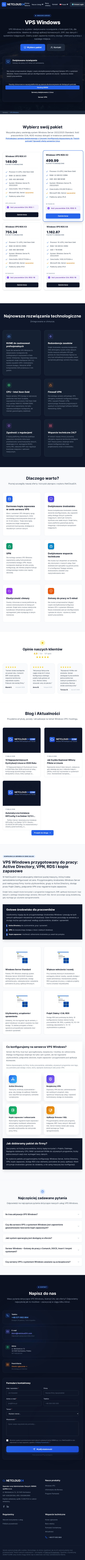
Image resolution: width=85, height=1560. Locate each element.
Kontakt (55, 4)
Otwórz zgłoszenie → (19, 1366)
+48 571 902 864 (20, 1317)
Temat (9, 1409)
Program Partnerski (52, 1494)
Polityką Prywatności (42, 1442)
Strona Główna (27, 4)
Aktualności (49, 1531)
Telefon (46, 1399)
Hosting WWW (42, 87)
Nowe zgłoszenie (51, 1519)
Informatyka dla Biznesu (54, 1490)
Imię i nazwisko (12, 1388)
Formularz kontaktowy (53, 1527)
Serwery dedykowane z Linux (42, 92)
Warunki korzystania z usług (13, 1519)
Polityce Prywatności (51, 1552)
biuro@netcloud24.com (22, 1333)
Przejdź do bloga (41, 833)
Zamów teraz (22, 215)
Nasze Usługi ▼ (37, 4)
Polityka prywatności (10, 1523)
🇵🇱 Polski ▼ (64, 4)
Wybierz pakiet (34, 47)
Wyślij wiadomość (44, 1449)
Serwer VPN (42, 97)
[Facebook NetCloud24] (4, 1506)
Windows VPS (50, 1486)
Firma (46, 1388)
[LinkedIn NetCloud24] (8, 1506)
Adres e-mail (11, 1399)
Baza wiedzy (47, 4)
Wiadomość (11, 1419)
